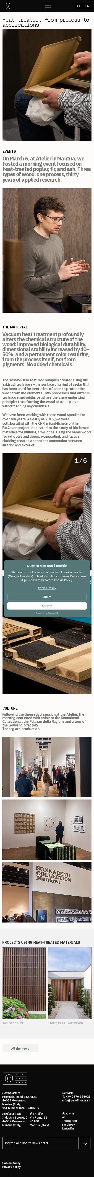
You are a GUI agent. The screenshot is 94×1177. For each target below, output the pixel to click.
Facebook (68, 1124)
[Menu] (48, 5)
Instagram (69, 1120)
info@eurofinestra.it (76, 1100)
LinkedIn (68, 1128)
